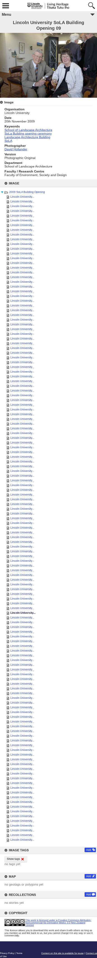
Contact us (91, 953)
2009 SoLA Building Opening (27, 192)
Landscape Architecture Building (27, 137)
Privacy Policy (7, 953)
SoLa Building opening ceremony (28, 133)
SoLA (8, 141)
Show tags (13, 859)
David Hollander (16, 149)
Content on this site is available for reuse (62, 953)
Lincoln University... (22, 196)
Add (88, 850)
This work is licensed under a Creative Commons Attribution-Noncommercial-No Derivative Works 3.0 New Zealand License (58, 922)
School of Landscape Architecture (28, 130)
